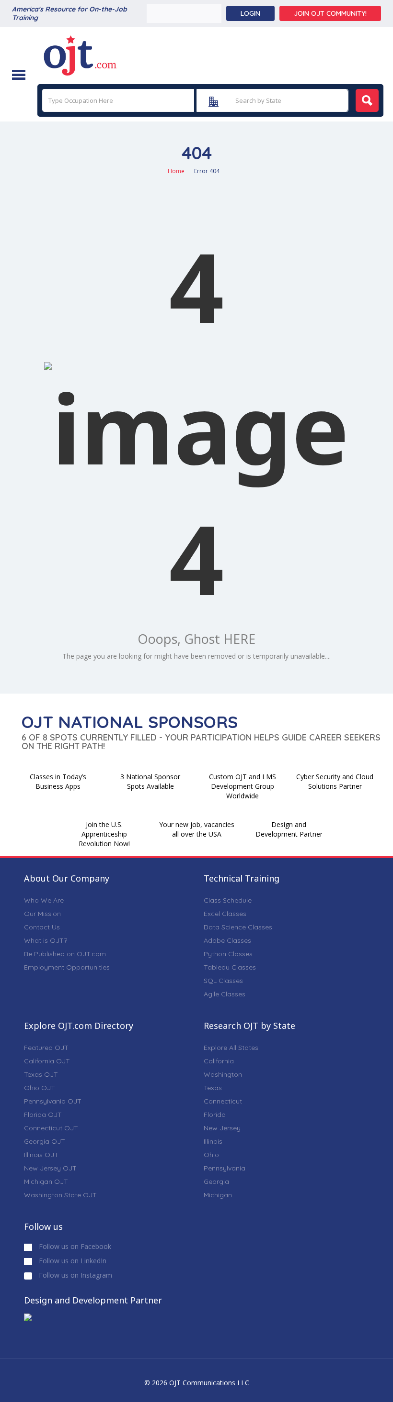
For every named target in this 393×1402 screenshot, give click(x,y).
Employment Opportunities (67, 967)
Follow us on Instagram (74, 1275)
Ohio (211, 1154)
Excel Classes (225, 913)
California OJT (47, 1061)
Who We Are (44, 900)
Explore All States (231, 1047)
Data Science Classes (238, 927)
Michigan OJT (46, 1181)
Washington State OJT (60, 1195)
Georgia (216, 1181)
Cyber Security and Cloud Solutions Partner (334, 781)
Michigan (218, 1195)
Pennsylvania (224, 1168)
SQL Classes (223, 980)
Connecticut (223, 1101)
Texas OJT (41, 1074)
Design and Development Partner (289, 829)
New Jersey (222, 1128)
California (219, 1061)
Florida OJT (43, 1114)
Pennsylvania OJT (52, 1101)
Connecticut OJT (51, 1128)
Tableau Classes (230, 967)
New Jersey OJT (50, 1168)
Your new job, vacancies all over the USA (196, 829)
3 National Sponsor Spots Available (150, 781)
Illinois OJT (41, 1154)
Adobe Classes (227, 940)
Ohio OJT (39, 1087)
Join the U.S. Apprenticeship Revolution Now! (104, 834)
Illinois (213, 1141)
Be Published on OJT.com (65, 953)
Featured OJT (46, 1047)
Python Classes (228, 953)
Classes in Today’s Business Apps (58, 781)
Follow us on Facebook (74, 1246)
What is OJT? (45, 940)
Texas (213, 1087)
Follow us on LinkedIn (71, 1260)
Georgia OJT (44, 1141)
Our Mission (42, 913)
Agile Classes (224, 994)
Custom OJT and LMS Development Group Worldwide (242, 786)
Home (176, 171)
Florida (215, 1114)
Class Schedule (228, 900)
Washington (223, 1074)
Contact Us (42, 927)
